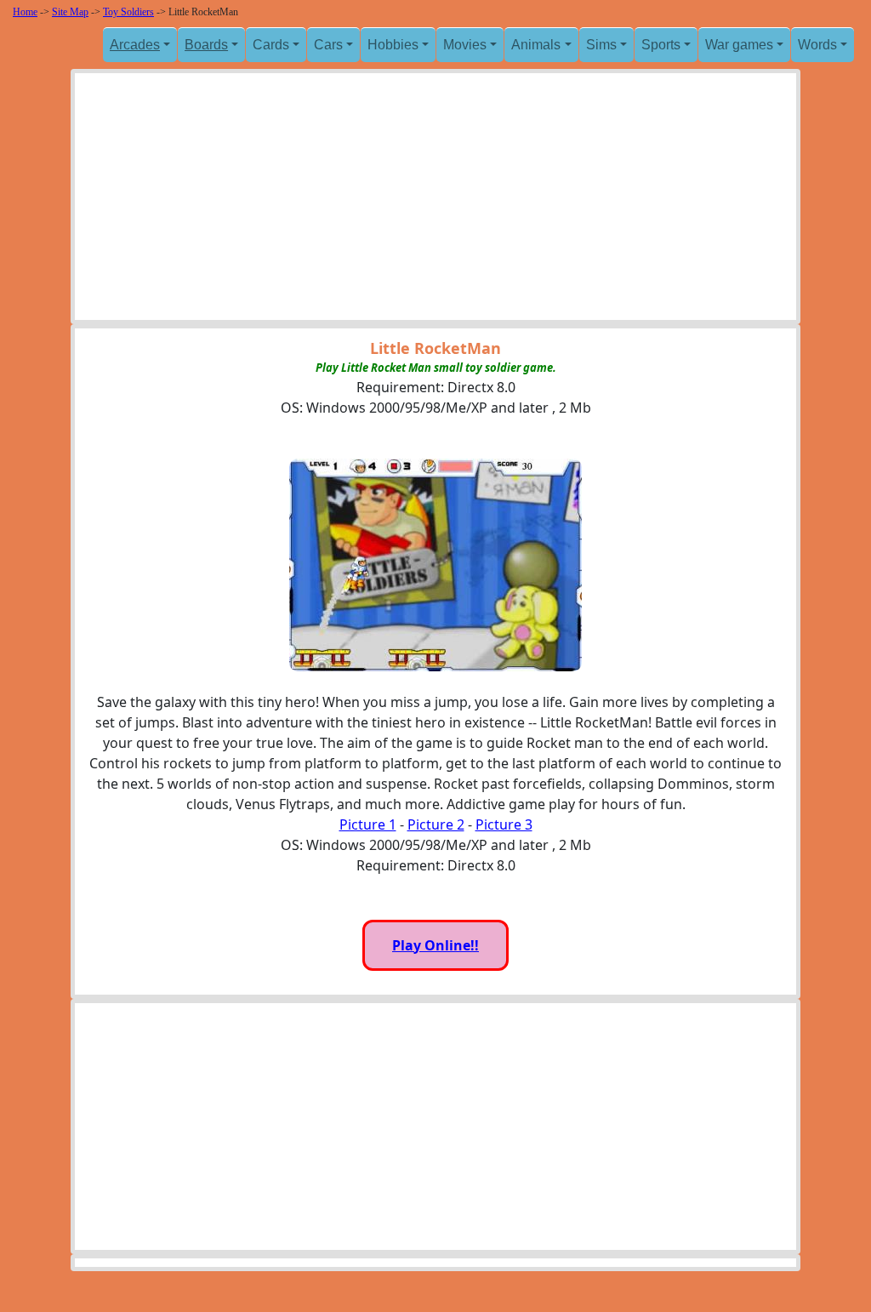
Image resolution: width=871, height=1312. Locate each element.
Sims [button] (601, 44)
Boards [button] (206, 44)
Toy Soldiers (128, 12)
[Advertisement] (435, 201)
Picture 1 (367, 824)
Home (25, 12)
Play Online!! (435, 945)
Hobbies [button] (392, 44)
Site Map (70, 12)
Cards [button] (271, 44)
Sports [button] (660, 44)
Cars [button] (328, 44)
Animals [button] (536, 44)
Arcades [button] (135, 44)
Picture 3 (503, 824)
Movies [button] (465, 44)
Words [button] (817, 44)
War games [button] (739, 44)
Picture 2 (435, 824)
